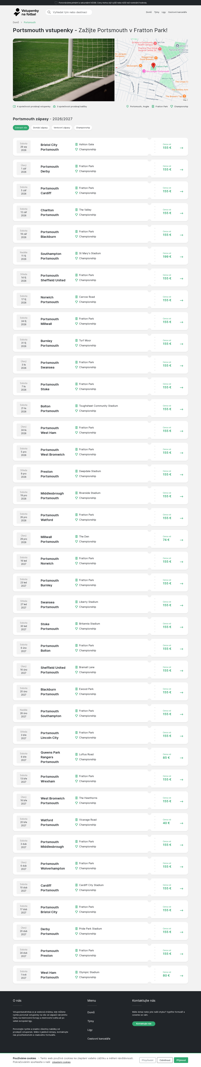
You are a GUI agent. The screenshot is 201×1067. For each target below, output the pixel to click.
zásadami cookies (61, 1062)
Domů (149, 12)
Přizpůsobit (147, 1060)
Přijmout (181, 1060)
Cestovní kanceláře (177, 12)
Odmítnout (165, 1060)
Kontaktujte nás (143, 1023)
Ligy (164, 12)
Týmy (156, 12)
